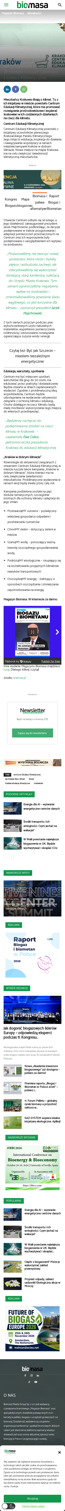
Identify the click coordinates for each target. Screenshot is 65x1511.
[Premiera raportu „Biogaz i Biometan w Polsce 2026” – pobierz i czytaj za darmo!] (13, 1088)
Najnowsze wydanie (21, 1137)
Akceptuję (32, 1498)
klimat (31, 779)
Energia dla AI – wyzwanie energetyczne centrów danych (41, 806)
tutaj (6, 669)
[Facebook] (15, 89)
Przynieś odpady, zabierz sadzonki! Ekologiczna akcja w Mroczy (42, 1283)
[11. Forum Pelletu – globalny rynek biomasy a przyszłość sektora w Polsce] (13, 1105)
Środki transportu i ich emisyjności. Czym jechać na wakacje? (40, 826)
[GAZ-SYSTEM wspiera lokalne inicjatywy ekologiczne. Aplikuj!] (13, 1122)
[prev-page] (6, 857)
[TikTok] (29, 1382)
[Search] (60, 5)
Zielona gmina (40, 60)
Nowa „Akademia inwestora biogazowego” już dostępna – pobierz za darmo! (42, 1069)
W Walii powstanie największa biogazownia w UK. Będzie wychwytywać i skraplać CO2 (41, 844)
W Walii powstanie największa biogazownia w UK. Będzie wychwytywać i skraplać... (42, 1248)
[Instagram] (31, 1376)
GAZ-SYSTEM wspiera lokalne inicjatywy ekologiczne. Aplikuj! (42, 1120)
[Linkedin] (7, 89)
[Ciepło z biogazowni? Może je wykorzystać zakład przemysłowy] (13, 1266)
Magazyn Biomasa (13, 13)
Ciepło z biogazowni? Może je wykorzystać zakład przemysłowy (42, 1265)
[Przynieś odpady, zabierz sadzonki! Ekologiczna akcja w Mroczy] (13, 1284)
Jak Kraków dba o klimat (15, 779)
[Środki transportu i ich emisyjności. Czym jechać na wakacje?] (13, 825)
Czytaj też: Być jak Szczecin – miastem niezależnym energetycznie (32, 356)
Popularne (13, 1201)
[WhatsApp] (23, 89)
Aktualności (34, 13)
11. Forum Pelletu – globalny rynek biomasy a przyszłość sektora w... (41, 1104)
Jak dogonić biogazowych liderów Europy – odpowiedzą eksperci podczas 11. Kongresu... (30, 1033)
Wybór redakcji (17, 988)
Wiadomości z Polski (24, 60)
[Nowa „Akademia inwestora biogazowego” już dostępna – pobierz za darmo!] (13, 1070)
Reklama (14, 925)
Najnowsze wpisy (18, 873)
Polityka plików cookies (33, 1506)
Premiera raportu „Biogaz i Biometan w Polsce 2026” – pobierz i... (41, 1087)
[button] (59, 1452)
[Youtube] (35, 1382)
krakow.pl (19, 678)
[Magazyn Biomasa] (32, 1368)
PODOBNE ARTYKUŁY (19, 794)
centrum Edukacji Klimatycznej (27, 774)
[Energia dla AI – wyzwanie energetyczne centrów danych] (13, 808)
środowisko (38, 783)
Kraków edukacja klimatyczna (17, 783)
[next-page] (11, 857)
